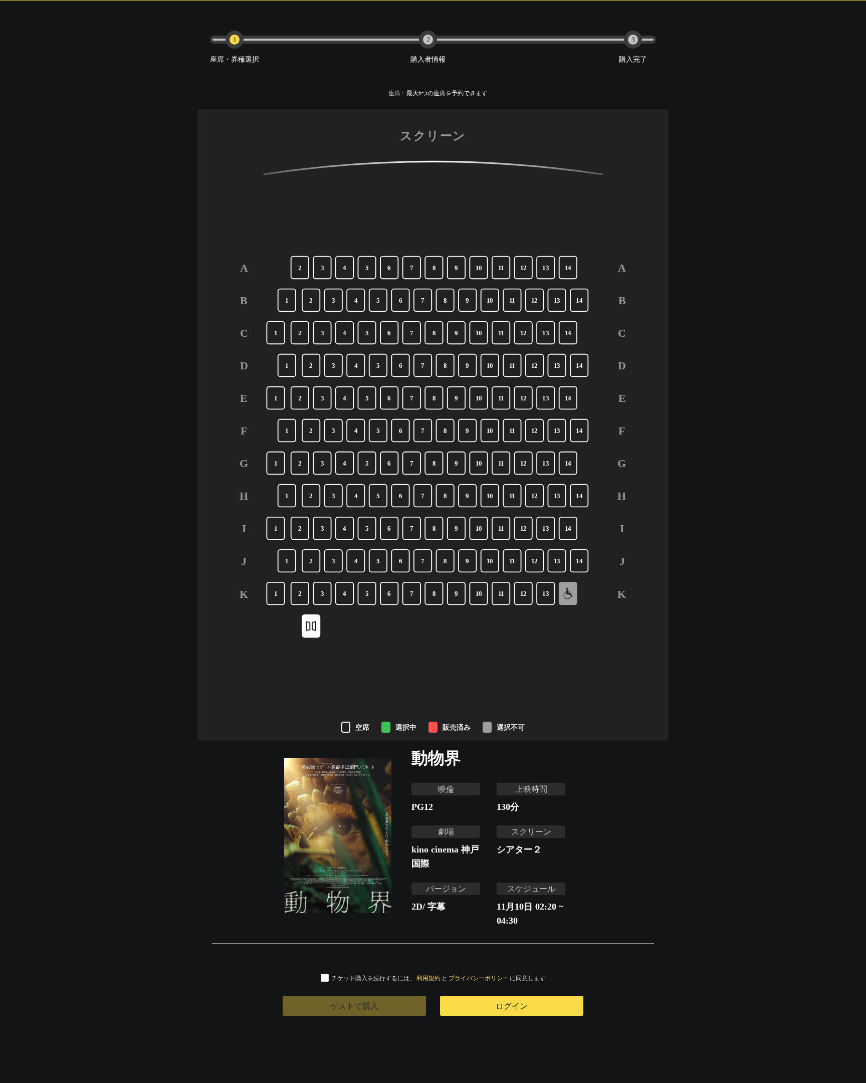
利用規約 (428, 978)
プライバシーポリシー (479, 978)
